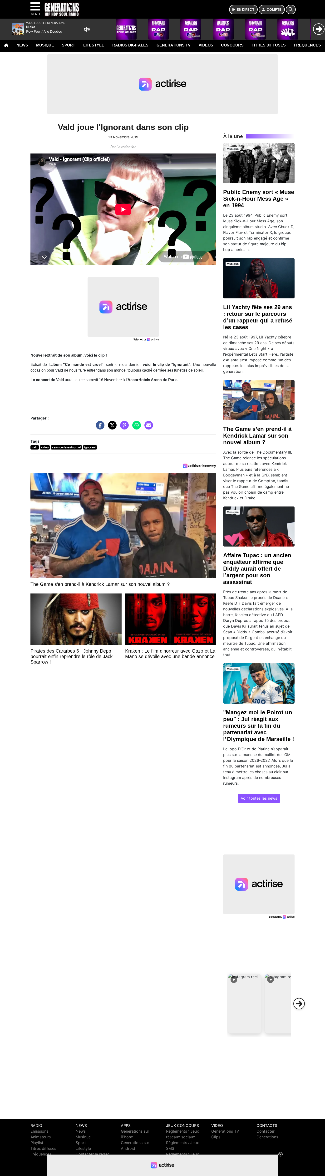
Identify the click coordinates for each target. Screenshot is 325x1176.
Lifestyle (93, 45)
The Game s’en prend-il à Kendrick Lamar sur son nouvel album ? (257, 435)
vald (35, 447)
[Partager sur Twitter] (111, 427)
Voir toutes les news (259, 798)
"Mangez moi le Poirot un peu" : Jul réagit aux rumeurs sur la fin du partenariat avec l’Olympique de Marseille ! (258, 725)
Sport (68, 45)
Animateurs (40, 1137)
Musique (45, 45)
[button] (244, 1003)
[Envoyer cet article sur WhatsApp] (135, 427)
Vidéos (206, 45)
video (45, 447)
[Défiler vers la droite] (299, 1003)
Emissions (39, 1131)
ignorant (90, 447)
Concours (232, 45)
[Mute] (86, 29)
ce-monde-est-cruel (66, 447)
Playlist (36, 1142)
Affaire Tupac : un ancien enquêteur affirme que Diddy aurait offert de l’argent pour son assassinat (257, 568)
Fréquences (307, 45)
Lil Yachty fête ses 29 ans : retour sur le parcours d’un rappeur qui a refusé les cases (257, 317)
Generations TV (174, 45)
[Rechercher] (291, 9)
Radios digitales (130, 45)
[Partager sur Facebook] (99, 427)
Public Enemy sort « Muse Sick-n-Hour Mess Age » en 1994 (258, 199)
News (22, 45)
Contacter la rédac (92, 1154)
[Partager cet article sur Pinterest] (123, 427)
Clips (215, 1137)
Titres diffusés (269, 45)
